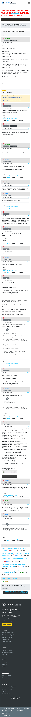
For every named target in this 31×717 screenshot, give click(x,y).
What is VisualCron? (8, 632)
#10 (28, 251)
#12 (28, 280)
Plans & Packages (7, 650)
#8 (28, 215)
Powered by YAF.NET (13, 591)
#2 (28, 108)
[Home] (8, 3)
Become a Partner (7, 689)
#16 (28, 426)
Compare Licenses (7, 637)
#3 (28, 128)
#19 (28, 518)
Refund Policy (6, 655)
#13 (28, 322)
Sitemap (26, 708)
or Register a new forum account (12, 100)
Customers (5, 662)
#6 (28, 185)
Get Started (7, 624)
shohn (6, 181)
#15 (28, 392)
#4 (28, 148)
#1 (28, 42)
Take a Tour (5, 639)
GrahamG (7, 38)
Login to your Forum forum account (13, 97)
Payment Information (8, 652)
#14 (28, 372)
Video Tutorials (6, 675)
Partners (4, 664)
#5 (28, 163)
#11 (28, 261)
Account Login (6, 693)
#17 (28, 484)
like (8, 120)
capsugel (21, 572)
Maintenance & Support (9, 687)
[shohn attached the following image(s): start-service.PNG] (9, 476)
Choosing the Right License (10, 635)
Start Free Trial (6, 641)
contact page (15, 14)
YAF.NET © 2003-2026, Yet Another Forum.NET (23, 592)
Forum (10, 19)
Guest (6, 581)
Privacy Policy (6, 591)
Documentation (6, 678)
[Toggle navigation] (21, 19)
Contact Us (5, 667)
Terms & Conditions (20, 709)
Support (8, 24)
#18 (28, 504)
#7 (28, 197)
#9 (28, 231)
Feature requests (24, 560)
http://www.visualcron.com (10, 118)
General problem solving (17, 24)
